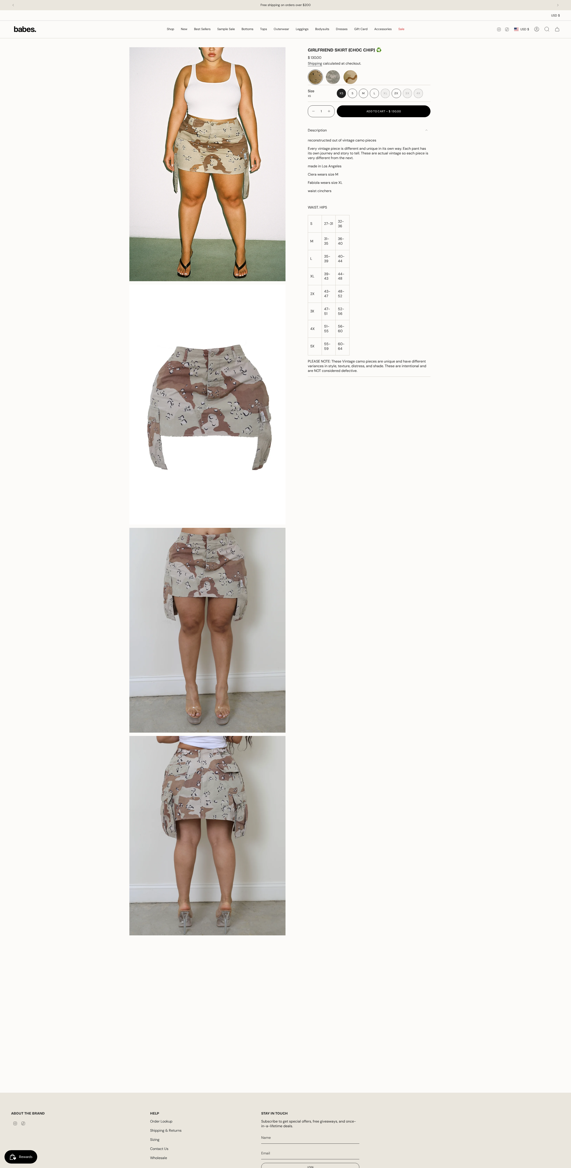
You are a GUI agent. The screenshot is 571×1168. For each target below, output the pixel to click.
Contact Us (159, 1148)
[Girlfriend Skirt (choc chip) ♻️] (315, 77)
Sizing (154, 1139)
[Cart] (557, 29)
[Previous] (13, 5)
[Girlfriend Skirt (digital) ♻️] (333, 77)
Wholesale (158, 1158)
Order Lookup (161, 1121)
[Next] (558, 5)
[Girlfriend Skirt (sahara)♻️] (350, 77)
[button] (247, 29)
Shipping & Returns (166, 1130)
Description (317, 130)
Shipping (315, 63)
